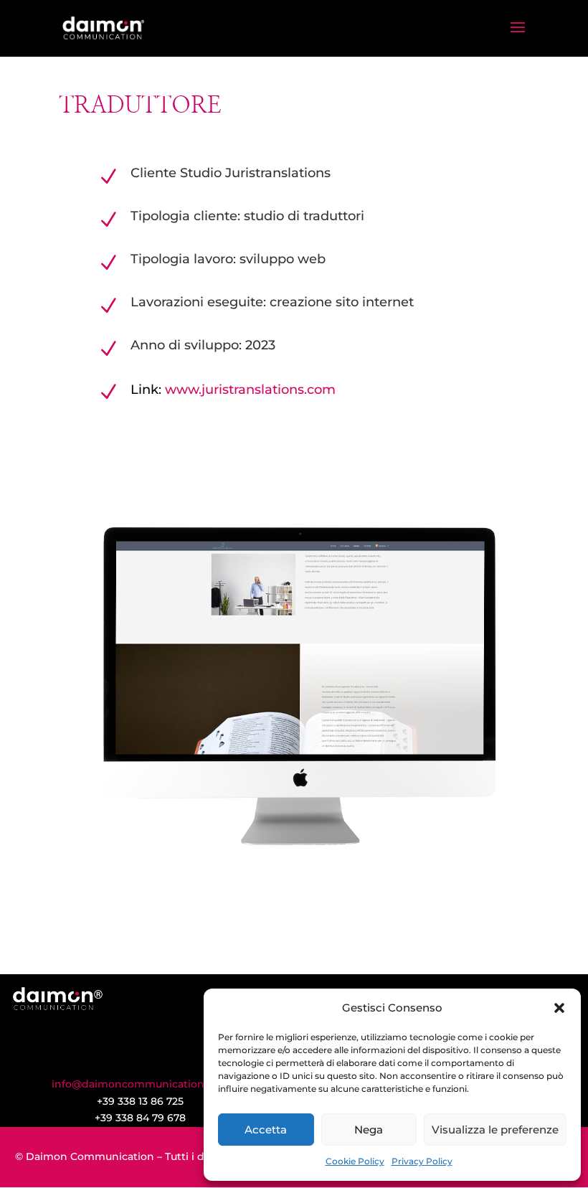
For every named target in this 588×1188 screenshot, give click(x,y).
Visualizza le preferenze (495, 1129)
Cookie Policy (355, 1161)
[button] (559, 1008)
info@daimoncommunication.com (140, 1084)
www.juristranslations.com (250, 389)
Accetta (266, 1129)
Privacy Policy (422, 1161)
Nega (368, 1129)
